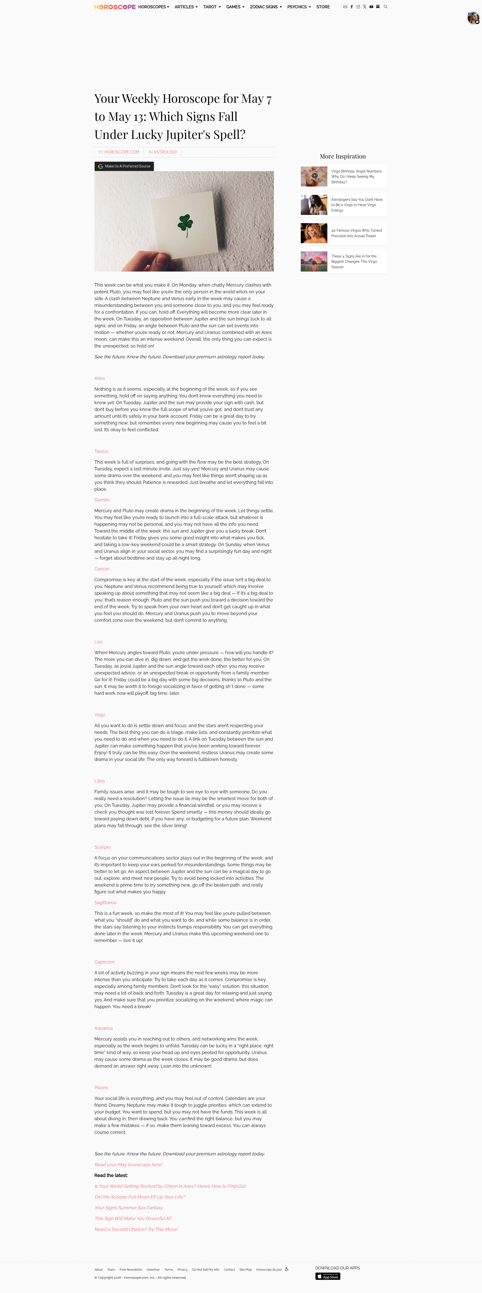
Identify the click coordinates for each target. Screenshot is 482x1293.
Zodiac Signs (264, 7)
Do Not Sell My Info (205, 1269)
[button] (287, 1269)
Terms (168, 1269)
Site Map (245, 1269)
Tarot (210, 7)
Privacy (182, 1269)
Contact (229, 1269)
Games (234, 7)
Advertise (153, 1269)
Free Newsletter (131, 1269)
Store (323, 7)
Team (111, 1269)
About (98, 1269)
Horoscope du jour (269, 1269)
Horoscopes (152, 7)
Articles (185, 7)
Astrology (165, 152)
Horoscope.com (121, 152)
